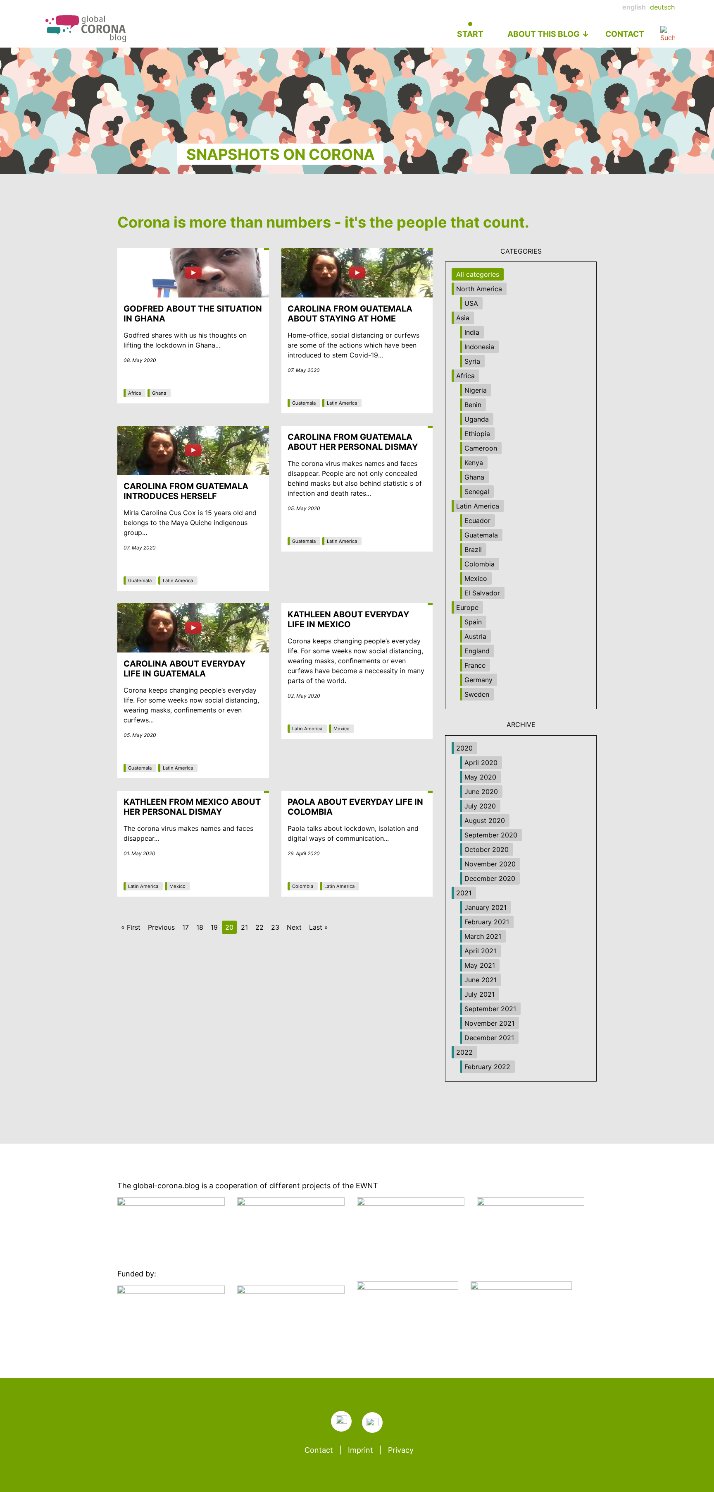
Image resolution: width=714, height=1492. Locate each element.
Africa (134, 393)
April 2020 (480, 762)
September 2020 (490, 835)
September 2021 (490, 1009)
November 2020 (490, 864)
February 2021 (486, 922)
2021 (463, 893)
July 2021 (479, 994)
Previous (161, 927)
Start (470, 34)
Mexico (341, 729)
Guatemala (304, 403)
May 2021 (479, 965)
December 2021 (489, 1038)
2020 (464, 748)
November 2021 (489, 1023)
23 (275, 927)
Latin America (342, 403)
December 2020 (489, 878)
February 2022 (487, 1067)
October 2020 (486, 849)
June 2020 (481, 791)
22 (259, 927)
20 (229, 927)
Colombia (302, 886)
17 (185, 927)
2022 (464, 1052)
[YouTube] (372, 1422)
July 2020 (480, 806)
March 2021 (482, 936)
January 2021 (485, 907)
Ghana (159, 393)
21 (244, 927)
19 (214, 927)
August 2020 (484, 820)
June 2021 (480, 980)
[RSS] (341, 1421)
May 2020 (480, 777)
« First (130, 927)
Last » (318, 927)
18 (199, 927)
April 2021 (480, 951)
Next (294, 927)
